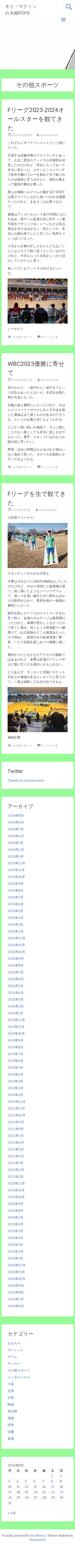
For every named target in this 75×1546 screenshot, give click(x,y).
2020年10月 (16, 1279)
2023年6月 (15, 1061)
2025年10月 (16, 877)
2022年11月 (16, 1108)
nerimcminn (49, 135)
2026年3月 (16, 843)
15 (52, 1487)
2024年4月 (16, 993)
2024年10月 (16, 952)
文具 (11, 1391)
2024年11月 (16, 945)
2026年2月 (16, 850)
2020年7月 (16, 1299)
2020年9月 (16, 1286)
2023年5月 (15, 1068)
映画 (11, 1404)
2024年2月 (16, 1006)
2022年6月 (16, 1142)
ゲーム (12, 1357)
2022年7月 (16, 1136)
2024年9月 (16, 959)
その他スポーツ (22, 337)
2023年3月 (15, 1081)
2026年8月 (16, 815)
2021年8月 (15, 1211)
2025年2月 (16, 931)
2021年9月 (15, 1204)
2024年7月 (16, 972)
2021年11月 (16, 1190)
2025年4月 (16, 918)
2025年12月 (16, 863)
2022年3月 (16, 1163)
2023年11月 (16, 1027)
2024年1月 (15, 1013)
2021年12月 (16, 1183)
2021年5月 (15, 1231)
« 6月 (12, 1513)
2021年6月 (15, 1224)
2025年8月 (15, 890)
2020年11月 (16, 1272)
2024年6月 (16, 979)
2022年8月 (16, 1129)
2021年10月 (16, 1197)
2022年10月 (16, 1115)
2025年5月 (15, 911)
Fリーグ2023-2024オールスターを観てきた (36, 118)
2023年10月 (16, 1033)
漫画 (11, 1418)
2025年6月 (16, 904)
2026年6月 (16, 822)
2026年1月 (16, 856)
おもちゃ (14, 1343)
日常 (11, 1398)
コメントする (49, 337)
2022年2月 (16, 1170)
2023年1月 (15, 1095)
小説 (11, 1384)
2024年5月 (16, 986)
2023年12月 (16, 1020)
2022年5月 (16, 1149)
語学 (11, 1425)
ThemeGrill (37, 1540)
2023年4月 (15, 1074)
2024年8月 (16, 965)
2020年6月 (16, 1306)
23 (61, 1492)
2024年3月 (15, 999)
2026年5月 (16, 829)
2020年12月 (17, 1265)
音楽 (11, 1438)
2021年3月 (15, 1245)
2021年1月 (15, 1258)
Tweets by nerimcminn (26, 780)
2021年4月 (15, 1238)
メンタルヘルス (19, 1377)
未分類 (12, 1411)
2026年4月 (16, 836)
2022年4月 (16, 1156)
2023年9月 (15, 1040)
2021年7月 (15, 1217)
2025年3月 (15, 924)
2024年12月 (16, 938)
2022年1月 (16, 1177)
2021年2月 (15, 1251)
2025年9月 (16, 884)
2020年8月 (16, 1292)
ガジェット (16, 1350)
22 (53, 1492)
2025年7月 (15, 897)
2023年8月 (15, 1047)
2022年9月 (16, 1122)
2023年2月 (15, 1088)
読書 (11, 1432)
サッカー (14, 1363)
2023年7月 (15, 1054)
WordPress (37, 1535)
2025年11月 (16, 870)
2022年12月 (17, 1102)
